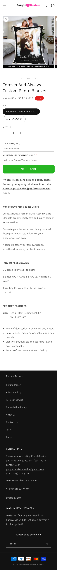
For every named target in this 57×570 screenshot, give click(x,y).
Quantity (7, 126)
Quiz (8, 429)
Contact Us (12, 422)
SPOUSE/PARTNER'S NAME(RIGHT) (19, 155)
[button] (4, 5)
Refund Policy (13, 384)
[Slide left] (21, 78)
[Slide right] (35, 78)
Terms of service (14, 399)
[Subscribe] (47, 544)
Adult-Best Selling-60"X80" (21, 111)
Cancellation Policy (16, 407)
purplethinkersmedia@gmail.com (25, 469)
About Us (10, 414)
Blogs (9, 436)
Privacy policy (13, 392)
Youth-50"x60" (14, 119)
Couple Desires (24, 565)
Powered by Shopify (37, 565)
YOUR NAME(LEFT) (11, 143)
